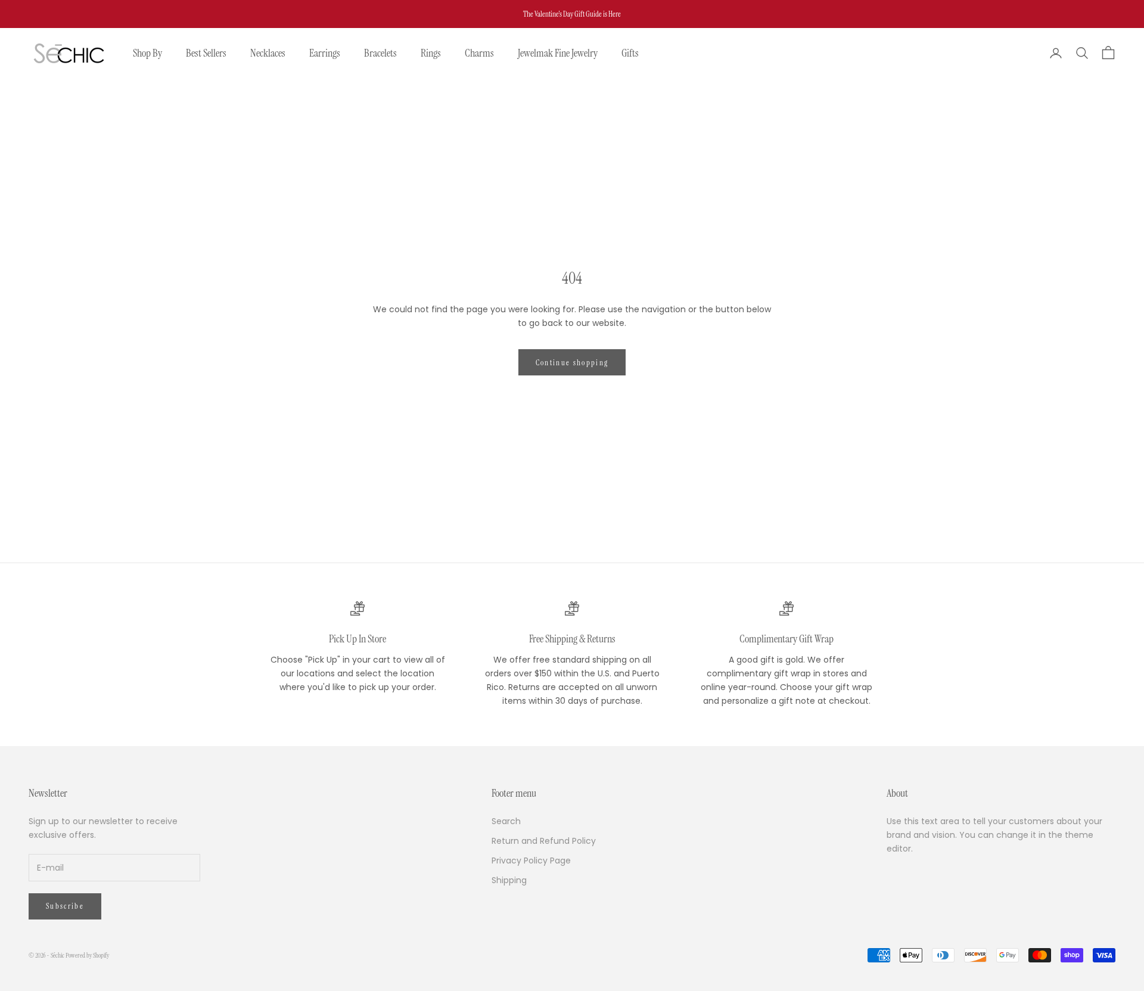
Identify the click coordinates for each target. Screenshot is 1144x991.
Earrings (324, 53)
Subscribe (65, 906)
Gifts (630, 53)
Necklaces (267, 53)
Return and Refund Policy (544, 841)
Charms (479, 53)
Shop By (147, 53)
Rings (431, 53)
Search (506, 821)
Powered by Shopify (87, 955)
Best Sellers (206, 53)
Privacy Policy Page (531, 860)
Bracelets (380, 53)
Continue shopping (572, 363)
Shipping (509, 880)
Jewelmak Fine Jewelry (558, 53)
